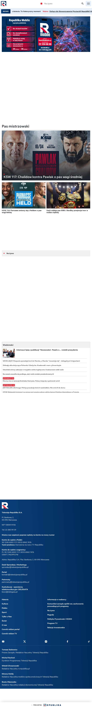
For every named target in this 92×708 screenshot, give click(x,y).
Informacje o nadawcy (56, 599)
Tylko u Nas (7, 616)
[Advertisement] (46, 69)
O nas (4, 625)
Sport (4, 612)
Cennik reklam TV (9, 633)
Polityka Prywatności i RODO (59, 619)
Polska (4, 608)
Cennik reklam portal (11, 629)
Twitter (24, 641)
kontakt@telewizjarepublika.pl (14, 574)
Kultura (5, 604)
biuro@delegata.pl (10, 592)
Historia (5, 599)
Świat (4, 621)
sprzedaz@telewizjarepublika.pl (15, 567)
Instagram (46, 641)
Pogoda (50, 615)
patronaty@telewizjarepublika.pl (15, 582)
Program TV (52, 623)
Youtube (3, 641)
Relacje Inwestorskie (56, 627)
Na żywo (48, 3)
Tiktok (89, 641)
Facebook (67, 641)
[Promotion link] (46, 34)
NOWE (6, 11)
